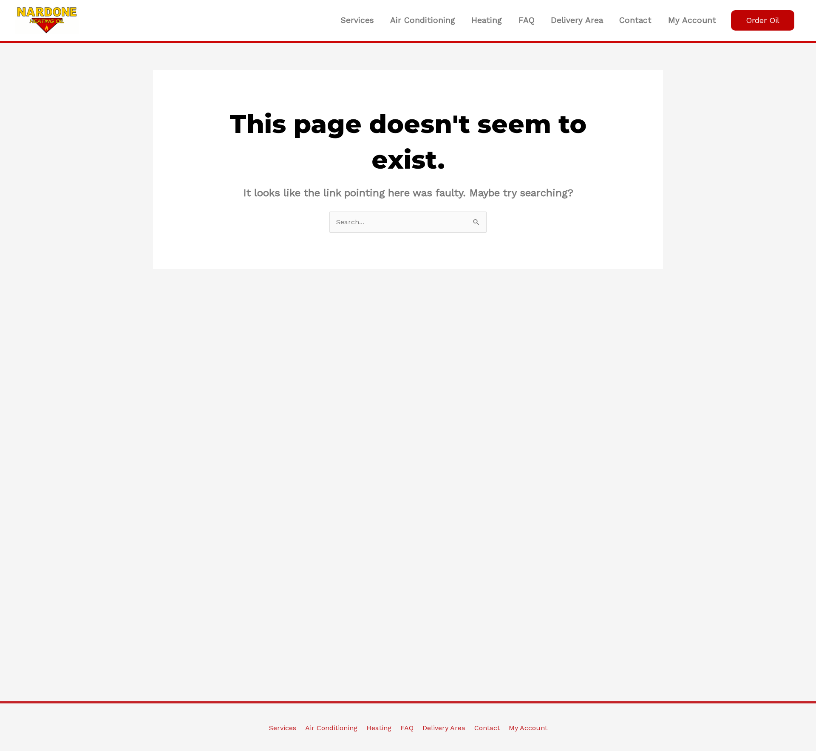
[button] (762, 20)
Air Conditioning (422, 20)
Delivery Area (577, 20)
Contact (635, 20)
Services (357, 20)
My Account (692, 20)
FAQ (526, 20)
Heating (486, 20)
